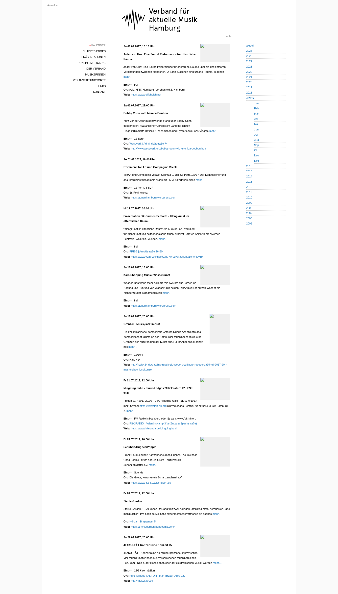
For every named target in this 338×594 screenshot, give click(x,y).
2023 (249, 66)
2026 (249, 50)
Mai (256, 124)
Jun (256, 129)
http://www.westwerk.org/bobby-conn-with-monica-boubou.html (168, 148)
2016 (249, 166)
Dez (256, 160)
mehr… (127, 76)
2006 (249, 218)
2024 (249, 61)
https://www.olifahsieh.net (146, 94)
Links (102, 86)
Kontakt (99, 91)
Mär (256, 113)
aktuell (250, 45)
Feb (256, 108)
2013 (249, 181)
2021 (249, 76)
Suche (228, 36)
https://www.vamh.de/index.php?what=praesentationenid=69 (167, 256)
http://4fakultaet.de (142, 580)
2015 (249, 171)
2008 (249, 207)
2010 (249, 197)
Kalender (97, 45)
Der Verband (96, 68)
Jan (256, 103)
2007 (249, 213)
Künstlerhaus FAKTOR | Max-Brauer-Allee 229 (157, 575)
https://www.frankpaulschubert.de (151, 482)
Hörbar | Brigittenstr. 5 (142, 521)
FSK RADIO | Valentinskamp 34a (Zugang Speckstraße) (163, 423)
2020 (249, 82)
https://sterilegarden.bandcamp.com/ (153, 526)
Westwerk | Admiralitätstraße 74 (148, 143)
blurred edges (94, 51)
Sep (256, 145)
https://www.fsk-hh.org (153, 405)
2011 (249, 192)
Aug (256, 139)
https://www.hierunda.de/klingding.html (153, 428)
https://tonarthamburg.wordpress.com (153, 197)
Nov (256, 155)
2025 (249, 55)
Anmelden (53, 5)
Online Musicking (92, 62)
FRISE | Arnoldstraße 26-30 (146, 251)
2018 (249, 92)
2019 (249, 87)
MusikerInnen (95, 74)
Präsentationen (93, 56)
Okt (256, 150)
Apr (256, 118)
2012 (249, 186)
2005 (249, 223)
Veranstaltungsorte (89, 80)
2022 (249, 71)
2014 (249, 176)
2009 (249, 202)
